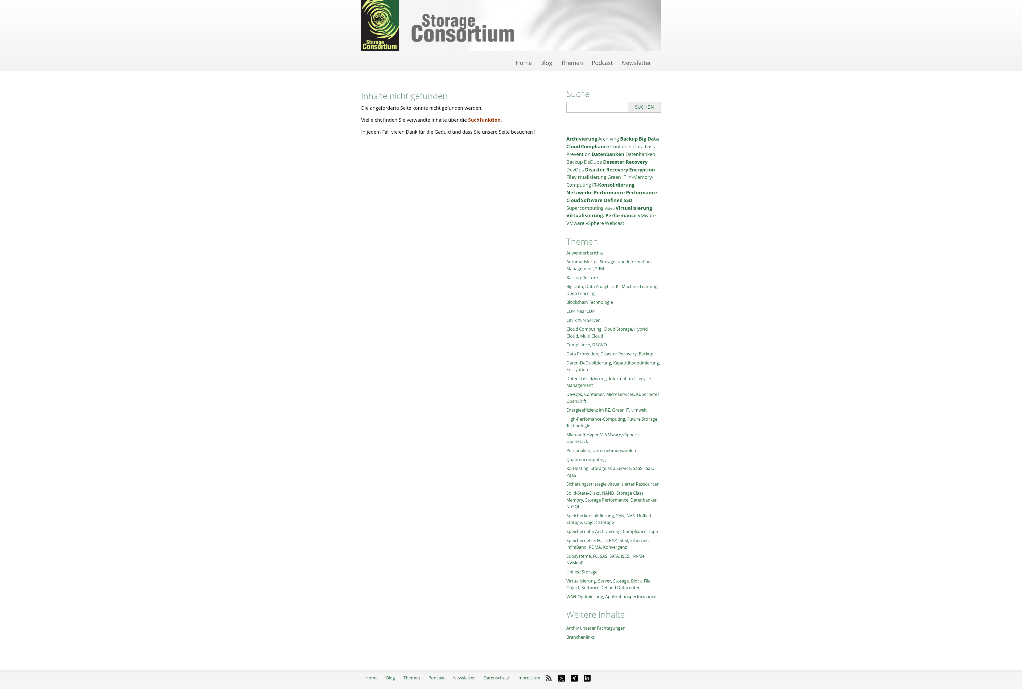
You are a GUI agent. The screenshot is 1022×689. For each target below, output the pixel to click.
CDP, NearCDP (580, 311)
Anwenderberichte (585, 253)
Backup (629, 139)
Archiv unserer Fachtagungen (595, 628)
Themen (572, 63)
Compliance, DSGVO (586, 345)
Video (610, 208)
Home (524, 63)
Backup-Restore (582, 278)
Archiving (608, 139)
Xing (574, 678)
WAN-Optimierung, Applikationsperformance (611, 597)
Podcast (602, 63)
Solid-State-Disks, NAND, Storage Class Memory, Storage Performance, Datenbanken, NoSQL (612, 500)
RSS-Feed (549, 678)
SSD (628, 200)
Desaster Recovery (625, 162)
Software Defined (602, 200)
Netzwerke (579, 192)
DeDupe (593, 162)
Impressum (528, 678)
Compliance (595, 146)
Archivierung (581, 139)
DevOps (575, 169)
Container (621, 146)
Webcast (614, 223)
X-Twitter (561, 678)
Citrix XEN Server (583, 320)
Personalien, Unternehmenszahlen (601, 450)
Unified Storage (581, 572)
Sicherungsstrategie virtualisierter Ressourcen (613, 484)
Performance (609, 192)
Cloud (573, 146)
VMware (647, 215)
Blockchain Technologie (589, 302)
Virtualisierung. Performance (601, 215)
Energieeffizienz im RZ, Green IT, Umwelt (606, 410)
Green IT (616, 177)
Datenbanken (608, 154)
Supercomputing (585, 208)
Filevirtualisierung (586, 177)
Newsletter (636, 63)
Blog (546, 63)
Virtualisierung (634, 208)
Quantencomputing (586, 459)
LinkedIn (587, 678)
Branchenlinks (580, 637)
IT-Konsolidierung (613, 185)
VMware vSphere (585, 223)
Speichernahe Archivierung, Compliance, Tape (612, 531)
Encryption (642, 169)
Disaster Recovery (606, 169)
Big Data (649, 139)
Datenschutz (496, 678)
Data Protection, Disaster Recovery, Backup (609, 354)
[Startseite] (511, 25)
